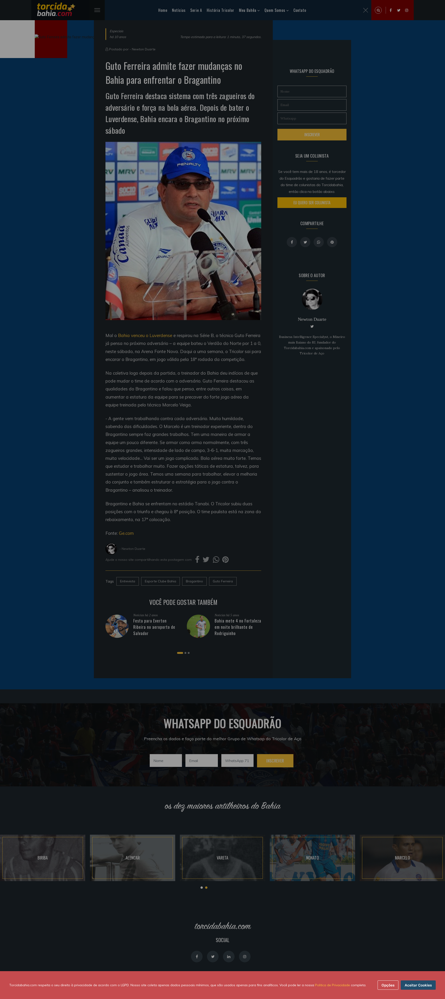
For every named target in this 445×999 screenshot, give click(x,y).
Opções (387, 985)
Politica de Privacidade (332, 985)
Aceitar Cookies (418, 985)
